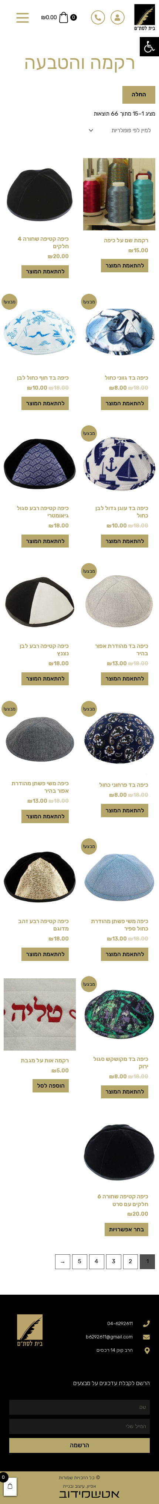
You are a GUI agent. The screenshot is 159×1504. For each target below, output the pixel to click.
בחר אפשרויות (126, 1229)
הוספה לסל (51, 1085)
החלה (139, 94)
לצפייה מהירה (119, 224)
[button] (149, 46)
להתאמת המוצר (124, 265)
